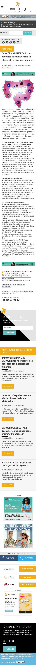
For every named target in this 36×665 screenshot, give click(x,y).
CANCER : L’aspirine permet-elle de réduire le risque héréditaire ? (16, 398)
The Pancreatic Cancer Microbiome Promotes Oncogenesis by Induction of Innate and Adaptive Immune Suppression (16, 276)
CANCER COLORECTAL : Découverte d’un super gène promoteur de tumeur (16, 431)
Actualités (10, 22)
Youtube (18, 300)
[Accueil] (18, 4)
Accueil (3, 22)
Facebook (3, 42)
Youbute (18, 42)
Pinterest (10, 42)
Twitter (7, 42)
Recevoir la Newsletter (18, 553)
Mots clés (3, 33)
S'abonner (10, 332)
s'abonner (10, 649)
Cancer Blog (26, 280)
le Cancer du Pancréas (13, 280)
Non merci (21, 662)
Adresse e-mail (8, 324)
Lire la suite (7, 386)
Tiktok (14, 42)
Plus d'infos (19, 658)
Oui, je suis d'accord (8, 662)
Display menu (2, 7)
